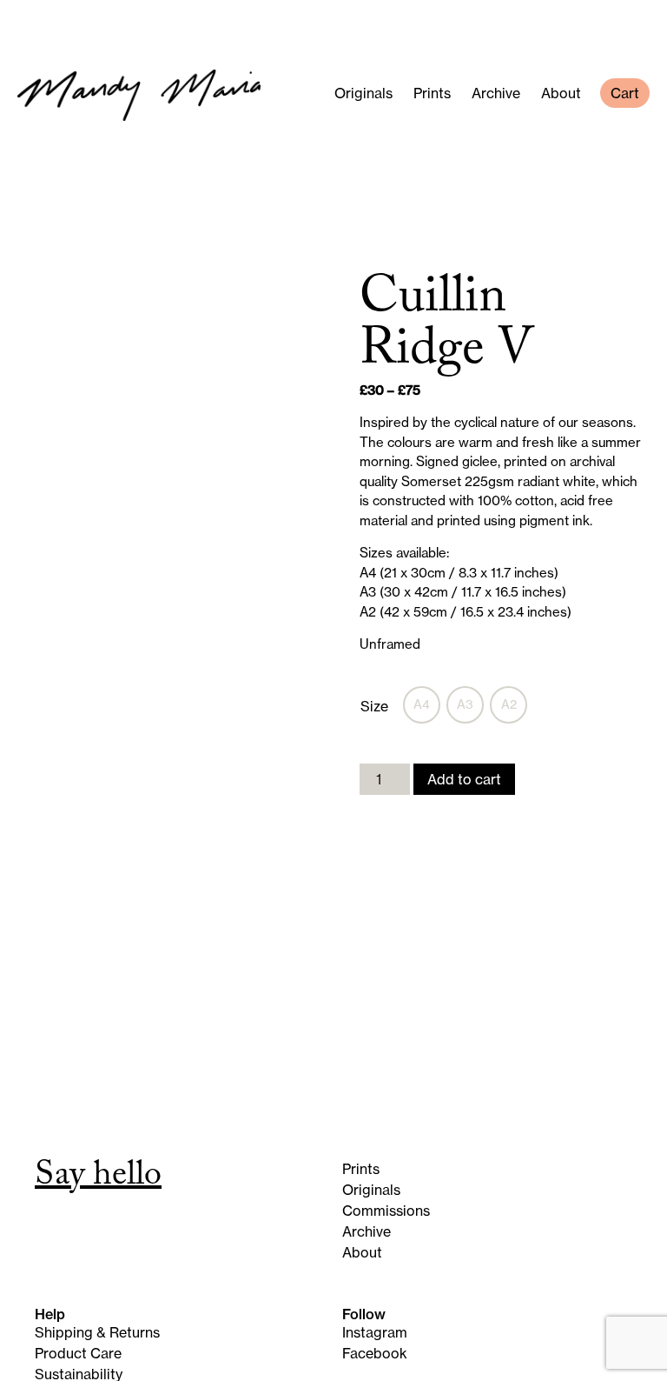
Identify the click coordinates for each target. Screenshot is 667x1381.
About (561, 93)
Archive (496, 93)
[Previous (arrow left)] (30, 787)
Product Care (78, 1353)
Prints (432, 93)
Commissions (386, 1210)
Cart (625, 93)
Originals (363, 93)
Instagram (374, 1332)
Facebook (374, 1353)
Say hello (98, 1178)
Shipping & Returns (97, 1332)
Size (374, 706)
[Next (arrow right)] (636, 787)
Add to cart (464, 779)
